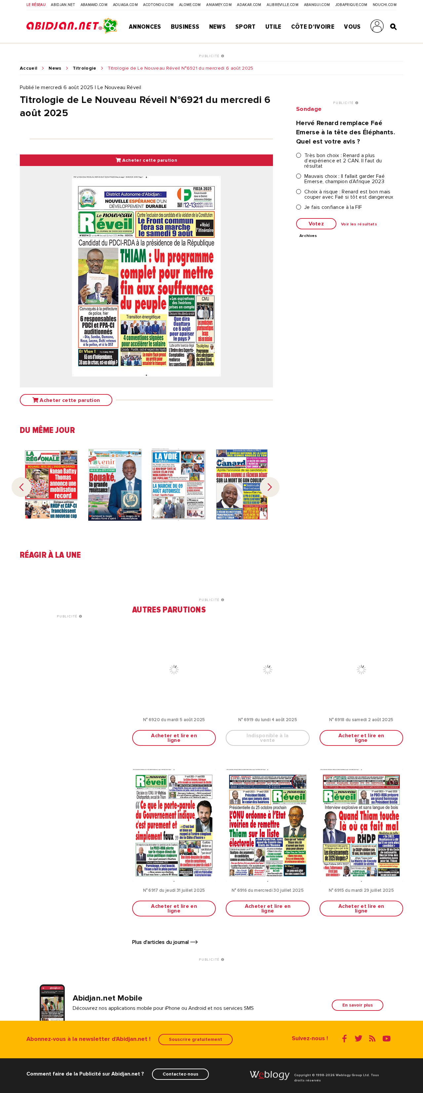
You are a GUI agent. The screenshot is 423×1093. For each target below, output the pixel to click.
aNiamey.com (219, 5)
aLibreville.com (282, 5)
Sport (245, 27)
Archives (308, 236)
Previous (21, 487)
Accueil (28, 68)
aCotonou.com (158, 5)
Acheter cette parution (149, 160)
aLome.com (190, 5)
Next (270, 487)
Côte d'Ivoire (312, 27)
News (217, 27)
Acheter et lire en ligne (174, 738)
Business (185, 27)
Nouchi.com (385, 5)
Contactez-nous (180, 1074)
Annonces (145, 27)
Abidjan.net (63, 5)
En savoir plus (357, 1005)
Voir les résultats (359, 224)
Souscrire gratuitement (195, 1039)
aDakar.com (249, 5)
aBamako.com (94, 5)
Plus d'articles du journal (161, 942)
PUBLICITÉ (210, 56)
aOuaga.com (125, 5)
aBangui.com (317, 5)
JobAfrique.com (351, 5)
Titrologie (84, 68)
